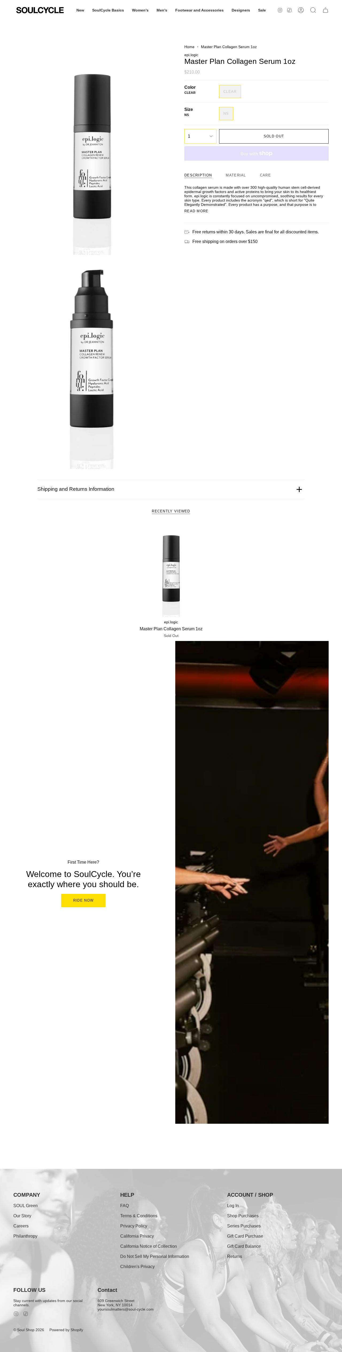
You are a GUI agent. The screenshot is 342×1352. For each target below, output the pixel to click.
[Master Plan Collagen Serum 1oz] (171, 570)
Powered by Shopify (66, 1330)
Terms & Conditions (138, 1216)
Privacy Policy (133, 1226)
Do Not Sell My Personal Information (154, 1256)
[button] (80, 10)
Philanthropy (25, 1236)
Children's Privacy (137, 1266)
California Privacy (137, 1236)
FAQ (124, 1205)
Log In (233, 1205)
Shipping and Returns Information (75, 489)
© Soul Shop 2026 (28, 1330)
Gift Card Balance (244, 1246)
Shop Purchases (243, 1216)
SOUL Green (25, 1205)
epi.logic (191, 55)
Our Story (22, 1216)
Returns (234, 1256)
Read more (196, 211)
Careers (21, 1226)
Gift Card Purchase (245, 1236)
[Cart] (325, 10)
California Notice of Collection (148, 1246)
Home (189, 47)
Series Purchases (244, 1226)
